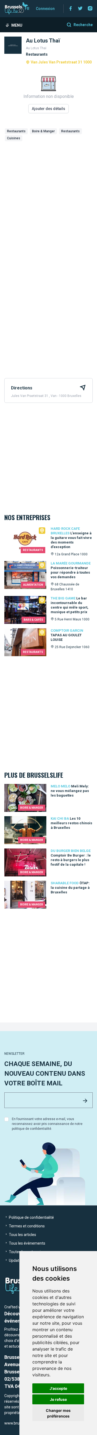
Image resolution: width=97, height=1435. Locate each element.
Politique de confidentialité (31, 1217)
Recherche (83, 25)
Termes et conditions (26, 1226)
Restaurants (16, 131)
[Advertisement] (48, 194)
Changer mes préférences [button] (58, 1413)
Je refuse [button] (58, 1399)
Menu (16, 25)
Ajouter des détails (48, 108)
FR (27, 8)
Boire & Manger (43, 131)
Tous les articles (22, 1234)
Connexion (45, 8)
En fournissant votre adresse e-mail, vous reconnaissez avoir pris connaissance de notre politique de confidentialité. (47, 1124)
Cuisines (13, 138)
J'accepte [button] (58, 1388)
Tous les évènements (26, 1243)
